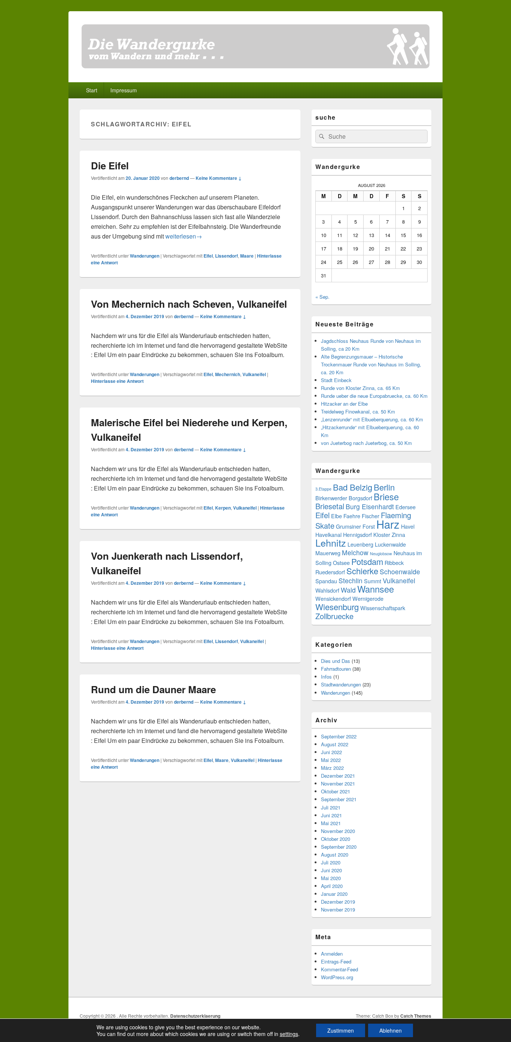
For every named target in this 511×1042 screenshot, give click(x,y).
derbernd (179, 178)
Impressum (123, 90)
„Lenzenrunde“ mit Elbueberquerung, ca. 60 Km (372, 419)
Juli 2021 (330, 807)
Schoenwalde (400, 571)
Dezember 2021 (338, 775)
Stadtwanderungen (341, 684)
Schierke (362, 571)
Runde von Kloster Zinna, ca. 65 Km (360, 387)
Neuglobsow (381, 553)
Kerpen (223, 507)
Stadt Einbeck (336, 380)
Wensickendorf (333, 598)
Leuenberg (360, 544)
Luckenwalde (390, 544)
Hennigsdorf (357, 534)
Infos (326, 676)
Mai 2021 (331, 823)
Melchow (355, 552)
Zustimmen (340, 1030)
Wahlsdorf (327, 590)
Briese (386, 496)
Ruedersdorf (330, 572)
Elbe (336, 516)
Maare (247, 255)
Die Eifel (110, 165)
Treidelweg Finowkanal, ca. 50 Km (358, 411)
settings (289, 1033)
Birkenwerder (331, 498)
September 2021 (339, 799)
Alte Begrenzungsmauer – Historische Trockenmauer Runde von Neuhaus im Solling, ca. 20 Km (371, 364)
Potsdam (367, 561)
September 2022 (339, 736)
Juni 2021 (331, 815)
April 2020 (332, 885)
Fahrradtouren (336, 668)
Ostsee (341, 562)
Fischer (370, 516)
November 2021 (338, 783)
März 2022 (332, 767)
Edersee (405, 507)
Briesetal (329, 506)
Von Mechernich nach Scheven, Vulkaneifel (189, 304)
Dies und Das (335, 660)
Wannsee (375, 589)
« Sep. (322, 296)
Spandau (326, 581)
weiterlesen (183, 236)
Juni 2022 (331, 752)
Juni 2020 (331, 870)
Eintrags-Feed (336, 961)
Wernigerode (367, 598)
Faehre (351, 516)
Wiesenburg (337, 606)
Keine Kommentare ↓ (219, 178)
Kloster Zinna (389, 534)
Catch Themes (415, 1015)
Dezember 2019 (338, 901)
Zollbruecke (334, 616)
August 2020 (334, 854)
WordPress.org (337, 977)
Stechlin (350, 580)
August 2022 (334, 744)
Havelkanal (328, 534)
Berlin (384, 487)
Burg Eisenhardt (370, 506)
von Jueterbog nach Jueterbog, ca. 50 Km (366, 442)
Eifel (208, 255)
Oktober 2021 (335, 791)
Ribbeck (394, 562)
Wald (348, 589)
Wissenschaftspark (382, 608)
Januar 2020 (334, 893)
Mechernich (227, 374)
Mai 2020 (331, 878)
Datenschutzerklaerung (195, 1015)
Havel (407, 526)
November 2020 (338, 830)
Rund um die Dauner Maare (153, 689)
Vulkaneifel (254, 374)
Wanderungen (144, 255)
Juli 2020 (330, 862)
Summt (372, 581)
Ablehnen (390, 1030)
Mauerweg (327, 553)
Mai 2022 (331, 759)
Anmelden (332, 953)
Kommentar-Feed (339, 969)
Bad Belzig (352, 487)
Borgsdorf (360, 498)
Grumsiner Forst (355, 526)
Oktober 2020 (335, 838)
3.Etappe (323, 489)
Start (91, 90)
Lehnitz (330, 542)
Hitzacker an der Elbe (344, 403)
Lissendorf (226, 255)
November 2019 (338, 909)
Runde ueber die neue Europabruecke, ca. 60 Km (374, 395)
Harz (388, 524)
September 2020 (339, 846)
